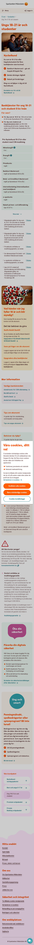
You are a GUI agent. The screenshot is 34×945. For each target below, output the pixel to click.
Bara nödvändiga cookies (17, 492)
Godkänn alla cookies (17, 486)
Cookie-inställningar (17, 499)
